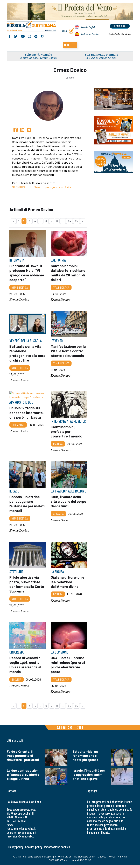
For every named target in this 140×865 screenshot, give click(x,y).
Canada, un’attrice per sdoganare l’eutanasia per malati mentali (27, 503)
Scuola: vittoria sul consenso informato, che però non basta (26, 412)
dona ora (119, 26)
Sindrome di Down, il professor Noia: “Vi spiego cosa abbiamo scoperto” (26, 272)
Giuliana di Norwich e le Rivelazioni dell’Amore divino (67, 582)
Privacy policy (15, 847)
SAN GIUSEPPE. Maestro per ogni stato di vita (41, 187)
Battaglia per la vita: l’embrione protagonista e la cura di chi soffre (27, 353)
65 (76, 221)
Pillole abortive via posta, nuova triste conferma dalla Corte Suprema (26, 584)
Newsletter (120, 34)
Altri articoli (70, 727)
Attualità (58, 514)
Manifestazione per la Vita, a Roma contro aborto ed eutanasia (68, 351)
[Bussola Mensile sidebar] (113, 130)
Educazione (18, 425)
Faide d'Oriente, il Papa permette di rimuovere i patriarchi (23, 755)
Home (71, 77)
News (88, 27)
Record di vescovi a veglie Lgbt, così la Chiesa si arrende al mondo (25, 664)
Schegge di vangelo (38, 54)
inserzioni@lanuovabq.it (21, 836)
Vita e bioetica (20, 287)
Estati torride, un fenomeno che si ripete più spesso (85, 755)
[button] (70, 45)
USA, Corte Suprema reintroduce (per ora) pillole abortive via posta (68, 664)
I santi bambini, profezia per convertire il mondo (66, 431)
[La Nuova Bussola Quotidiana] (32, 26)
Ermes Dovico (19, 299)
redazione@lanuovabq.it (21, 828)
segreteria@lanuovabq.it (21, 832)
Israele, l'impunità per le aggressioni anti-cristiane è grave (89, 774)
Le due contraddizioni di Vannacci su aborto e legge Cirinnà (23, 774)
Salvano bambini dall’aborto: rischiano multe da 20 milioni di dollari (68, 272)
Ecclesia (57, 443)
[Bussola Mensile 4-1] (113, 99)
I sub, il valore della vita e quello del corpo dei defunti (68, 501)
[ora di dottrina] (113, 162)
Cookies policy (33, 847)
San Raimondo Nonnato (101, 54)
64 (69, 221)
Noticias (90, 34)
